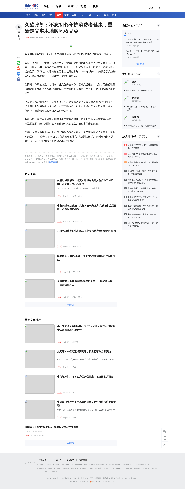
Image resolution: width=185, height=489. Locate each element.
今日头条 (48, 468)
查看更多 (71, 305)
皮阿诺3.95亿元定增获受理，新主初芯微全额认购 (84, 351)
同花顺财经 (128, 468)
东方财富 (98, 468)
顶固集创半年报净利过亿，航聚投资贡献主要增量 (51, 427)
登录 (151, 8)
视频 (95, 6)
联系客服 (53, 162)
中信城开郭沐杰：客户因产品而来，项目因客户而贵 (85, 376)
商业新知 (154, 468)
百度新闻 (66, 468)
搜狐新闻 (74, 468)
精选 (83, 6)
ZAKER (119, 468)
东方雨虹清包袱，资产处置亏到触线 (141, 126)
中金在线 (137, 468)
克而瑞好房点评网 (86, 468)
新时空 (54, 471)
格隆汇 (47, 471)
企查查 (106, 468)
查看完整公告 (141, 64)
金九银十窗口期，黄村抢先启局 (139, 90)
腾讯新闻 (57, 468)
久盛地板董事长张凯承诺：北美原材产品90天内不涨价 (86, 230)
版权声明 (83, 460)
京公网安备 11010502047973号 (104, 482)
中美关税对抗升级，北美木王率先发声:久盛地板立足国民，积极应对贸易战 (87, 207)
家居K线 (135, 117)
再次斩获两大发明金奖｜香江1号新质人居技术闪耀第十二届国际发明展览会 (86, 328)
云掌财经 (146, 468)
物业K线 (135, 98)
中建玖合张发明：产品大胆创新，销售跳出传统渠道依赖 (86, 403)
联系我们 (57, 460)
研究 (71, 6)
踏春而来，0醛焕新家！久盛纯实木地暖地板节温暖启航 (86, 258)
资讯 (46, 6)
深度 (58, 6)
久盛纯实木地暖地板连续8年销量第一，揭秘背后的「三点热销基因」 (84, 283)
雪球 (112, 468)
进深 (134, 82)
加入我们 (70, 460)
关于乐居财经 (42, 460)
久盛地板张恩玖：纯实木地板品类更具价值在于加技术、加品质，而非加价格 (85, 182)
